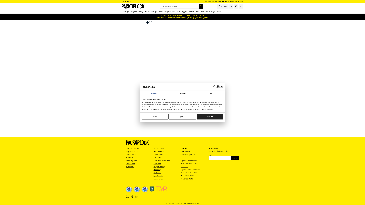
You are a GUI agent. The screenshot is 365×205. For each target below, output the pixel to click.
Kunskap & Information (162, 161)
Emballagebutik (131, 161)
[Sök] (201, 6)
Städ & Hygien (182, 12)
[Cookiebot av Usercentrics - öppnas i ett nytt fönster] (215, 87)
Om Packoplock (159, 152)
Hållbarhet (157, 173)
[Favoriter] (236, 6)
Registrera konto (132, 152)
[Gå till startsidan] (133, 6)
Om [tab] (211, 93)
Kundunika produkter (167, 12)
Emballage (125, 12)
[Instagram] (127, 196)
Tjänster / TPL (158, 176)
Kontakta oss (158, 155)
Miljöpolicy (157, 170)
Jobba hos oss (158, 179)
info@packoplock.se (188, 155)
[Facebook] (132, 196)
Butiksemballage (151, 12)
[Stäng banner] (239, 15)
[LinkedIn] (136, 196)
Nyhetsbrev (130, 167)
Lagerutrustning (137, 12)
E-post (211, 155)
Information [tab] (182, 93)
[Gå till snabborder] (231, 6)
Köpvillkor (157, 164)
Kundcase (129, 158)
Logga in (224, 6)
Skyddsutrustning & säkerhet (211, 12)
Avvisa (155, 116)
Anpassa (181, 116)
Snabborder (130, 164)
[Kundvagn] (241, 6)
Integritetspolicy (159, 167)
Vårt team (157, 158)
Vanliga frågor (131, 155)
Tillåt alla (210, 116)
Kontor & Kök (194, 12)
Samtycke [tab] (154, 93)
